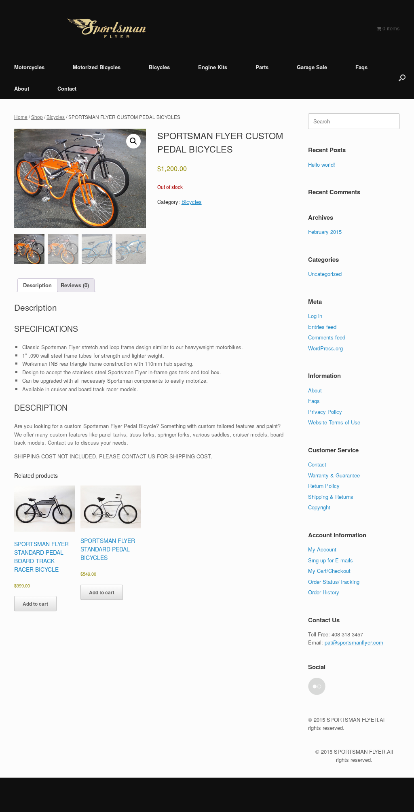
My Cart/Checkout (329, 571)
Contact (66, 88)
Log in (315, 316)
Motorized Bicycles (96, 67)
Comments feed (326, 337)
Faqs (361, 67)
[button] (402, 77)
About (21, 88)
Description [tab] (37, 285)
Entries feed (322, 327)
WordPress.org (325, 348)
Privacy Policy (325, 412)
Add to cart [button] (35, 603)
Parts (262, 67)
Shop (37, 116)
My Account (322, 549)
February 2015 (325, 231)
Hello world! (321, 164)
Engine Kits (212, 67)
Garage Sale (312, 67)
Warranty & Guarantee (334, 475)
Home (20, 116)
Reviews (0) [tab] (75, 285)
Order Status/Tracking (333, 581)
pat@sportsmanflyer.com (354, 642)
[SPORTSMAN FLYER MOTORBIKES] (106, 28)
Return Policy (324, 486)
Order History (323, 592)
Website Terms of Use (334, 422)
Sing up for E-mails (330, 560)
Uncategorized (325, 274)
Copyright (319, 507)
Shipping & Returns (330, 496)
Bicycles (159, 67)
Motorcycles (29, 67)
